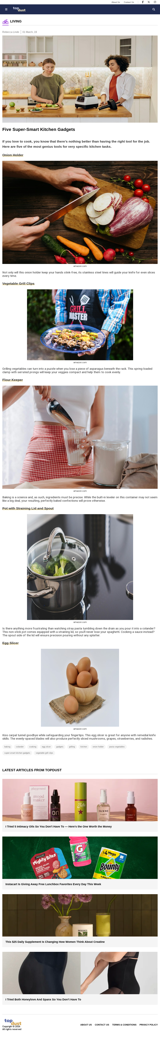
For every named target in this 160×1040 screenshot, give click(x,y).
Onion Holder (12, 155)
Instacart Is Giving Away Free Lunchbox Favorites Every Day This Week (53, 884)
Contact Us (129, 2)
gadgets (59, 747)
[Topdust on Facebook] (143, 2)
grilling (72, 747)
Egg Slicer (10, 643)
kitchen (83, 747)
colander (20, 747)
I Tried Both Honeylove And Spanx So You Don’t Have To (43, 999)
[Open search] (154, 9)
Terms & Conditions (124, 1024)
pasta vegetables (117, 747)
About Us (116, 2)
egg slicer (46, 747)
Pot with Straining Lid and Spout (28, 508)
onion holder (98, 747)
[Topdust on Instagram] (155, 2)
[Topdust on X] (149, 2)
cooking (32, 747)
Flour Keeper (12, 380)
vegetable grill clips (44, 753)
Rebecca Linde (10, 32)
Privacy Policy (149, 1024)
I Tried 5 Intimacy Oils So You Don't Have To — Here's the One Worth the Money (58, 826)
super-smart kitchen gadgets (17, 753)
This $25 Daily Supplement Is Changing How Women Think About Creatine (55, 941)
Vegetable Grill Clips (18, 283)
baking (7, 747)
